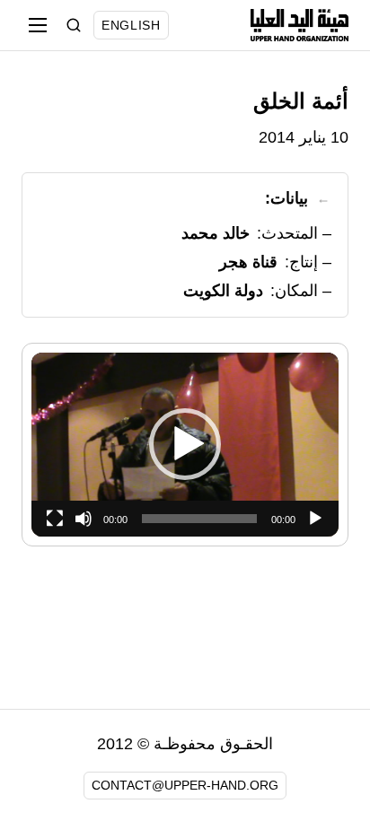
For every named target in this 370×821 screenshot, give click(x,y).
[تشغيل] (315, 519)
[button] (185, 444)
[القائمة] (38, 25)
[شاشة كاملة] (55, 519)
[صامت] (83, 519)
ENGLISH (131, 25)
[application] (185, 445)
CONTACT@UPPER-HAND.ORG (185, 785)
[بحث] (73, 25)
